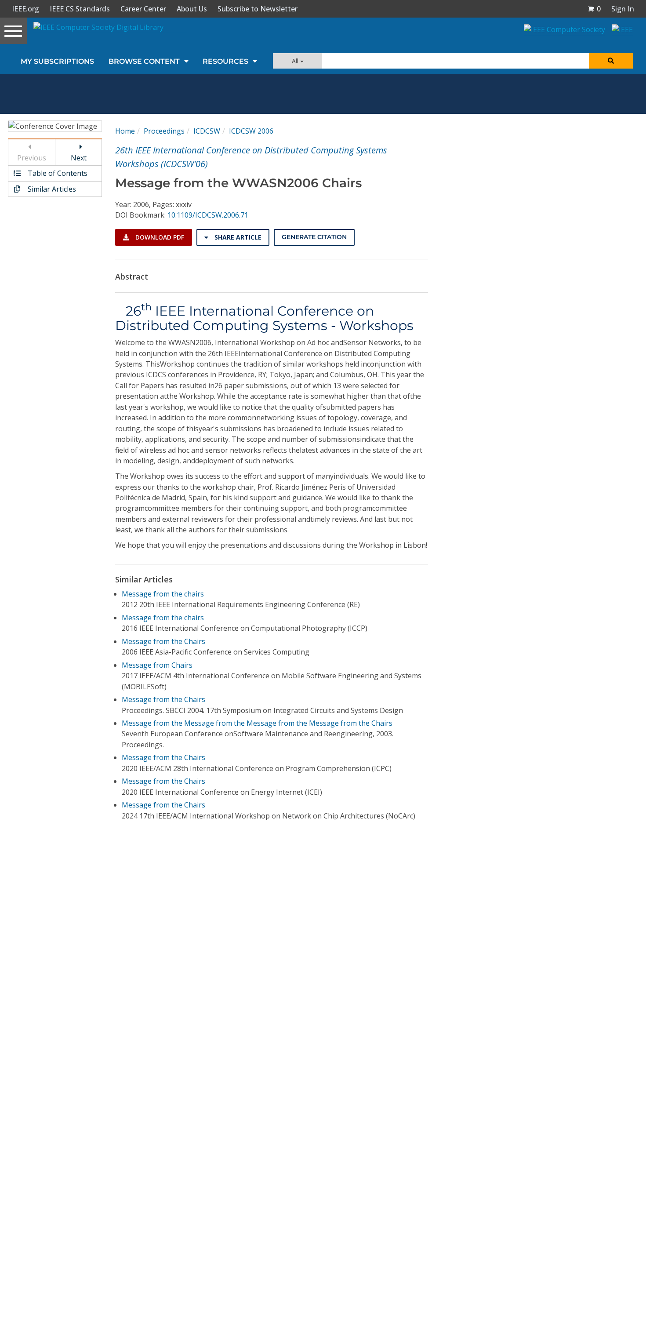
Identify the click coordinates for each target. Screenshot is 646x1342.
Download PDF (159, 237)
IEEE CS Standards (80, 9)
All (296, 61)
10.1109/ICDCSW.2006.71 (207, 215)
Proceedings (164, 131)
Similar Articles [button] (51, 189)
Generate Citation (314, 237)
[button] (594, 9)
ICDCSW (206, 131)
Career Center (143, 9)
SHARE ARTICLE (237, 237)
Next (79, 158)
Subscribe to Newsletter (258, 9)
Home (125, 131)
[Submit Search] (611, 61)
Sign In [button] (622, 9)
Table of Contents (56, 173)
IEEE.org (25, 9)
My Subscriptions (57, 61)
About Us (192, 9)
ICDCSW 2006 (251, 131)
